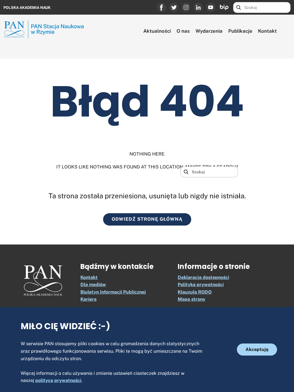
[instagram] (186, 7)
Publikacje (240, 31)
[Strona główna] (46, 29)
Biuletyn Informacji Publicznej (113, 292)
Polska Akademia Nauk (27, 7)
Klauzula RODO (195, 292)
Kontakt (267, 31)
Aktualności (157, 31)
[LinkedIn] (198, 7)
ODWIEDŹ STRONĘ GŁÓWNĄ (147, 219)
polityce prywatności (58, 380)
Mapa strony (191, 299)
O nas (183, 31)
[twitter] (174, 7)
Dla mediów (93, 284)
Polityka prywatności (201, 284)
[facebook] (161, 7)
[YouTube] (210, 7)
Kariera (88, 299)
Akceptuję (256, 349)
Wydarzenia (209, 31)
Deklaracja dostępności (203, 277)
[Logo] (43, 280)
